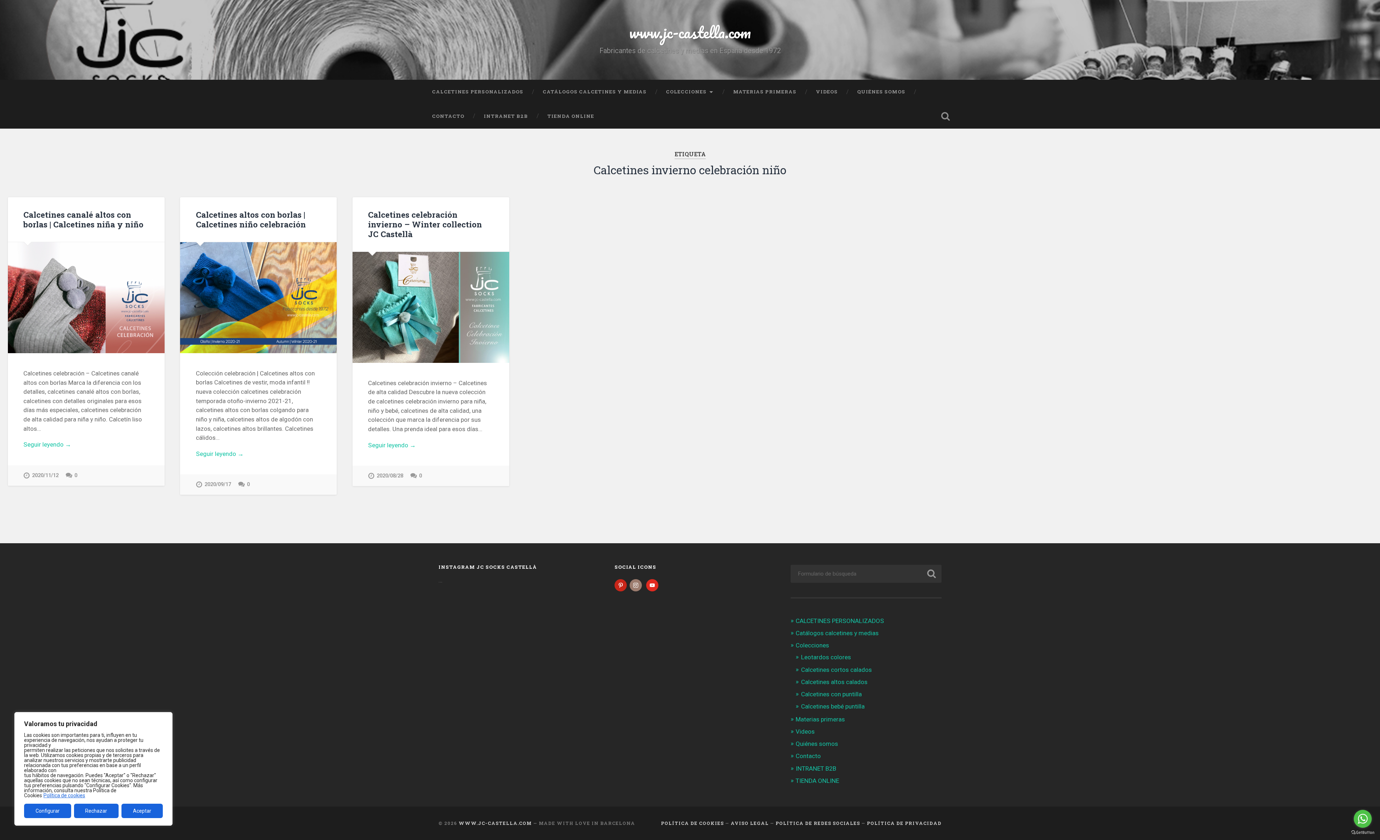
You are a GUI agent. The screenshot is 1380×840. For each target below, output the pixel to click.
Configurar (48, 811)
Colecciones (686, 91)
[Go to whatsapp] (1363, 819)
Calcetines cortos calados (836, 669)
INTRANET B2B (506, 116)
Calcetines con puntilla (831, 694)
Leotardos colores (826, 657)
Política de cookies (64, 795)
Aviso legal (750, 823)
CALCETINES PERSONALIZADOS (477, 91)
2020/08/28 (390, 476)
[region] (93, 769)
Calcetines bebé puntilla (833, 706)
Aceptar (142, 811)
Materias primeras (764, 91)
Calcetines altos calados (834, 682)
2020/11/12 (45, 475)
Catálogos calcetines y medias (595, 91)
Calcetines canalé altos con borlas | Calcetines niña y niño (83, 219)
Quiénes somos (881, 91)
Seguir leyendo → (47, 444)
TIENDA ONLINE (570, 116)
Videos (827, 91)
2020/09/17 (217, 484)
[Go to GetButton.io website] (1362, 832)
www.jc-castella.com (690, 32)
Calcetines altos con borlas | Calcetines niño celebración (251, 219)
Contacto (448, 116)
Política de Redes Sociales (818, 823)
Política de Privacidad (904, 823)
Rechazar (96, 811)
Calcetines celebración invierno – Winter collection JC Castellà (425, 224)
